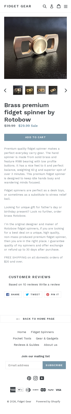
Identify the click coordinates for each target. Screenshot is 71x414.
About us (50, 345)
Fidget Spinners (42, 332)
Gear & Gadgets (47, 338)
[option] (18, 90)
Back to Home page (38, 318)
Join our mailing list (35, 356)
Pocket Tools (22, 338)
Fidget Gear (17, 6)
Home (21, 332)
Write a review (49, 284)
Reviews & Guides (26, 345)
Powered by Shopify (48, 401)
